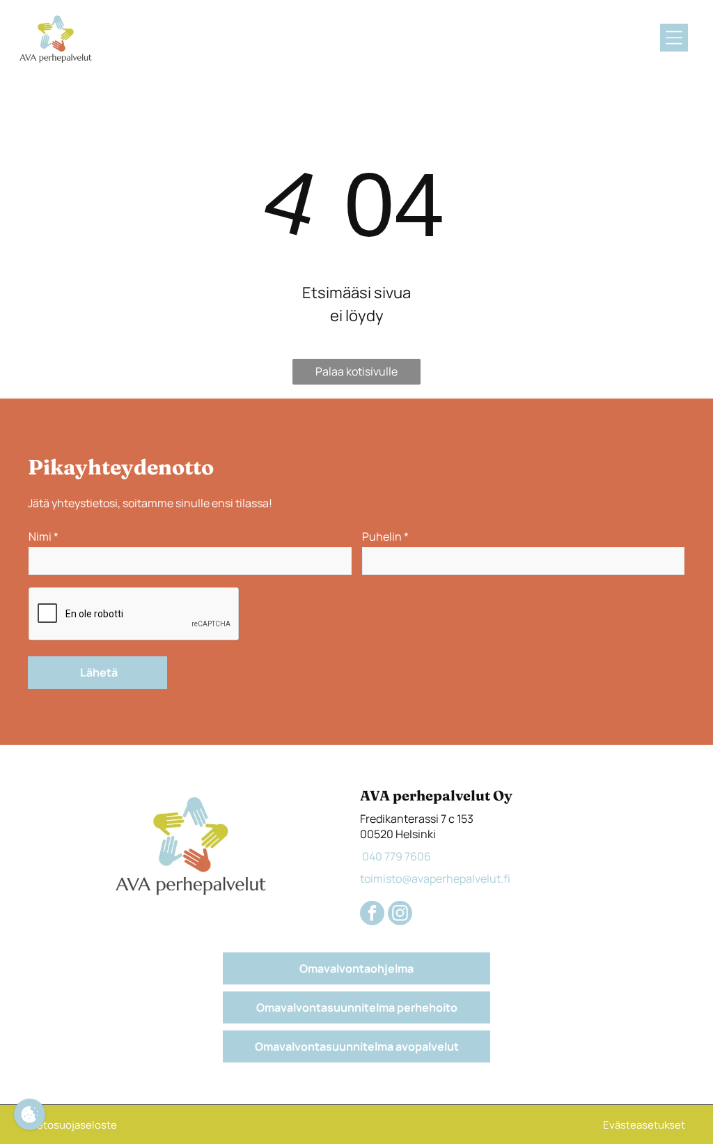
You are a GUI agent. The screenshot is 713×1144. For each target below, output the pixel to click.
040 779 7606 (395, 856)
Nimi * (43, 536)
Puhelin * (385, 536)
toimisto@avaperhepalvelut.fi (435, 878)
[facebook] (372, 915)
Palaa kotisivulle (356, 371)
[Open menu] (674, 38)
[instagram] (400, 915)
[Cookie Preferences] (29, 1114)
